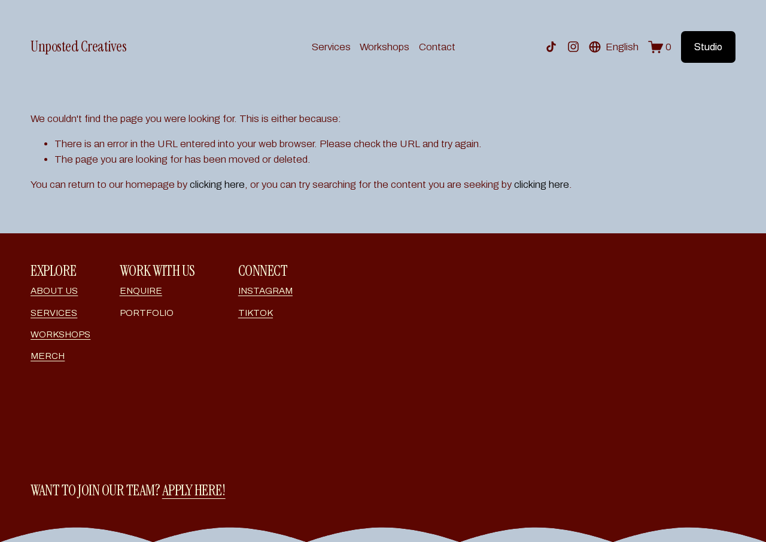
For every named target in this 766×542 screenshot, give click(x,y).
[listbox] (614, 47)
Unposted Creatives (78, 46)
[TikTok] (551, 46)
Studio (708, 47)
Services (331, 47)
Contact (437, 47)
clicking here (217, 184)
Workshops (384, 47)
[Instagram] (573, 46)
